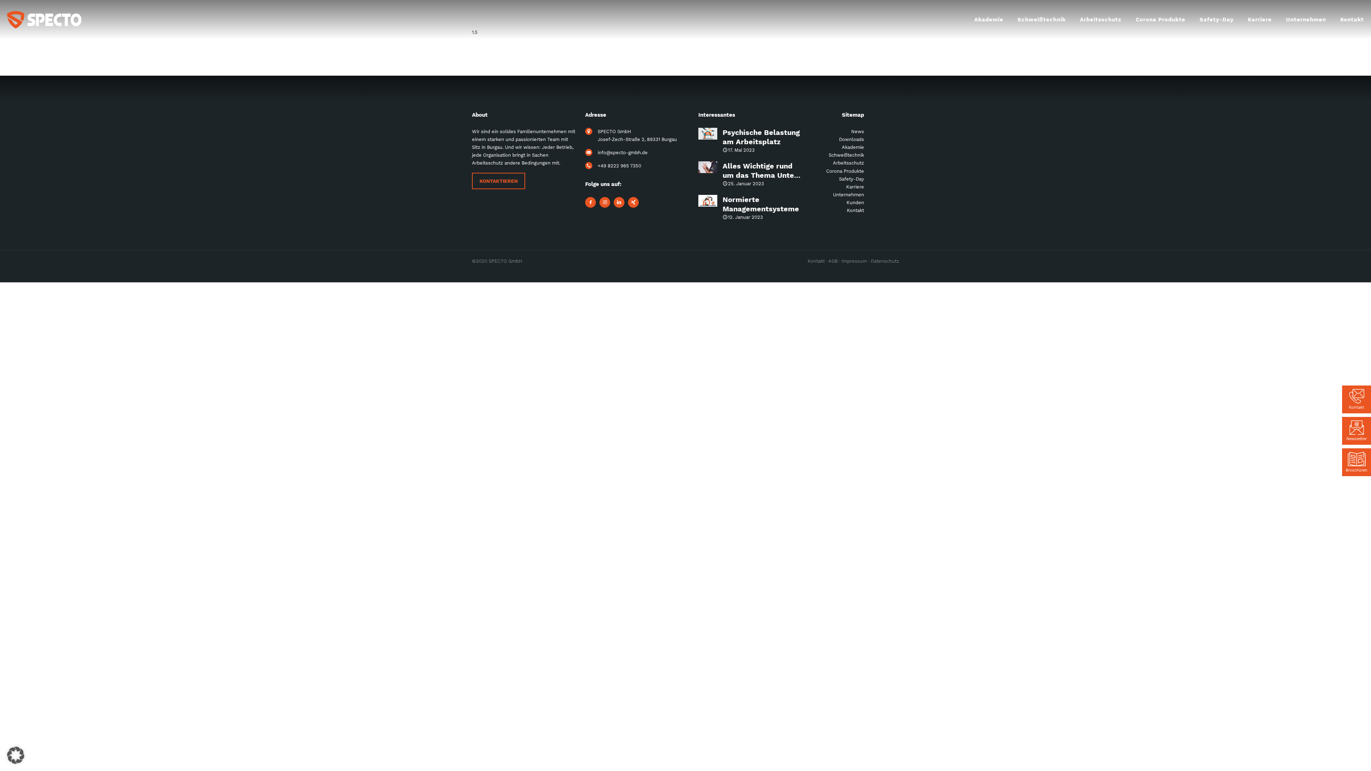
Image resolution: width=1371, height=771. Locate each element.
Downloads (851, 139)
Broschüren (1356, 470)
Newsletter (1356, 439)
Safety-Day (851, 179)
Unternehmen (848, 194)
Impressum (854, 261)
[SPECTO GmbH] (44, 19)
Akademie (853, 147)
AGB (833, 261)
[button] (15, 755)
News (857, 131)
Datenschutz (885, 261)
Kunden (855, 202)
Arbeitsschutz (848, 163)
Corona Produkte (845, 171)
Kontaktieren (498, 181)
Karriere (855, 187)
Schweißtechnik (846, 155)
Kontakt (1356, 407)
